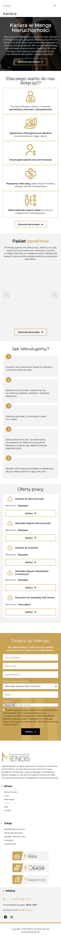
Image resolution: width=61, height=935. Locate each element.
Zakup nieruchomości (13, 833)
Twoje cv (7, 701)
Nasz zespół (9, 799)
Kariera (7, 803)
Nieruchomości (10, 792)
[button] (8, 356)
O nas (6, 796)
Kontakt (7, 810)
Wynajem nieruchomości (15, 836)
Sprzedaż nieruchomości (14, 829)
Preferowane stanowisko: (16, 681)
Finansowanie (10, 844)
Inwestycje (8, 840)
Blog (6, 807)
